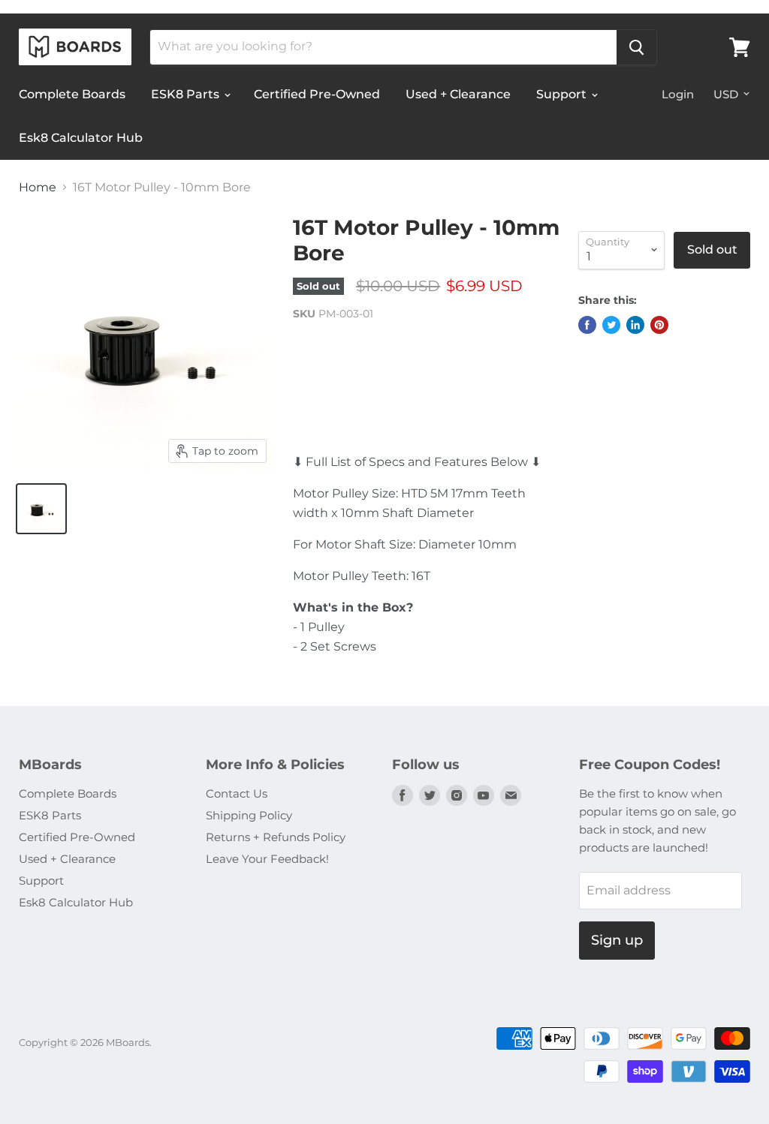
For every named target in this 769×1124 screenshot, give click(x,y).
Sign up (617, 940)
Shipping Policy (249, 815)
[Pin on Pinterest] (659, 325)
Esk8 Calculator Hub (81, 138)
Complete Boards (72, 94)
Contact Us (236, 793)
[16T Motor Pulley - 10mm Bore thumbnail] (41, 509)
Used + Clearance (458, 94)
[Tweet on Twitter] (611, 325)
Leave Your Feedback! (267, 859)
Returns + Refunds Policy (275, 837)
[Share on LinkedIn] (635, 325)
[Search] (636, 47)
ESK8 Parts (186, 94)
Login (678, 94)
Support (563, 94)
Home (37, 187)
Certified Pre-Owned (317, 94)
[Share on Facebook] (587, 325)
